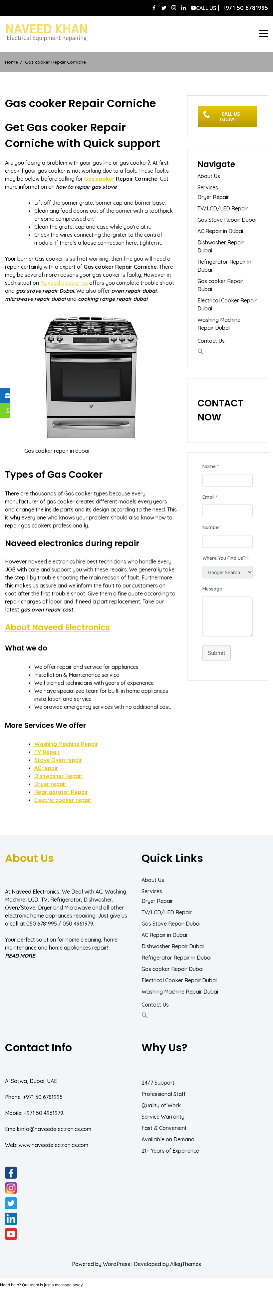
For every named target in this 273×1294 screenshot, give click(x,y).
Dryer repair (50, 784)
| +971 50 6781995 (232, 8)
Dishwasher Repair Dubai (220, 246)
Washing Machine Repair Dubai (218, 323)
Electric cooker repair (63, 800)
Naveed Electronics (35, 891)
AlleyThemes (185, 1264)
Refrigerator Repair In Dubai (224, 265)
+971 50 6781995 (43, 1097)
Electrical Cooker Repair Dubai (227, 304)
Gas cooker (99, 178)
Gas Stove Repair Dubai (226, 219)
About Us (208, 176)
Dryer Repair (213, 197)
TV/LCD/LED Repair (222, 208)
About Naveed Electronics (57, 627)
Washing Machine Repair (66, 744)
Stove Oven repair (58, 760)
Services (207, 187)
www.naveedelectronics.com (53, 1145)
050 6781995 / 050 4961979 (59, 923)
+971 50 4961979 (43, 1113)
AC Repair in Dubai (220, 231)
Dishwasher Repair (58, 776)
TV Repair (47, 752)
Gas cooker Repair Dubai (220, 285)
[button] (200, 351)
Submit (216, 653)
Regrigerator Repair (61, 792)
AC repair (46, 768)
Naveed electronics (64, 282)
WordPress (116, 1264)
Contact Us (211, 340)
